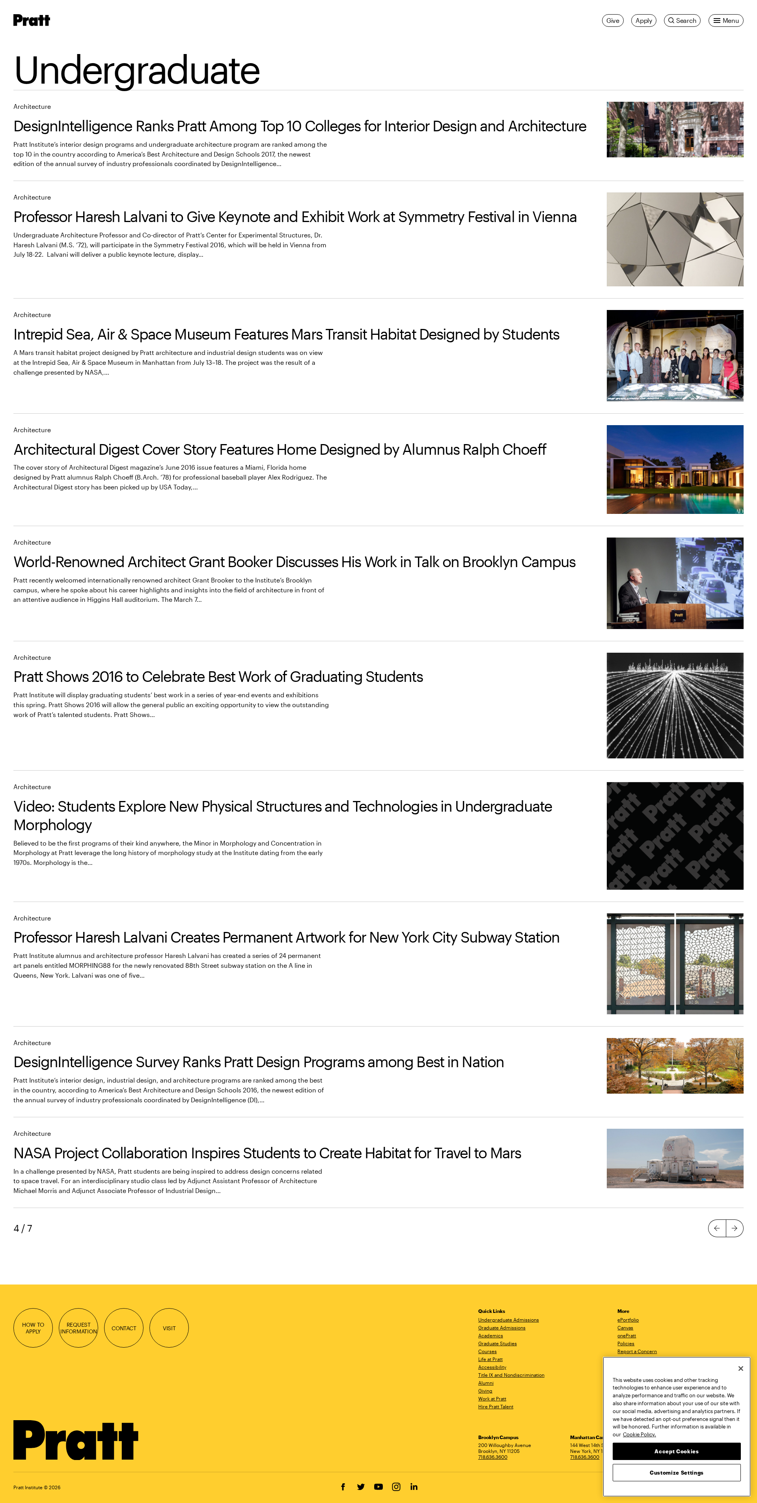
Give (612, 20)
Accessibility (492, 1367)
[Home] (76, 1440)
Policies (625, 1343)
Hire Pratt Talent (495, 1406)
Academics (490, 1335)
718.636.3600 (492, 1457)
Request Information (78, 1328)
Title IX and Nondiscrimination (511, 1375)
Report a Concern (637, 1351)
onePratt (626, 1335)
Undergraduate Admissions (508, 1319)
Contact (124, 1328)
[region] (677, 1427)
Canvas (625, 1327)
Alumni (486, 1382)
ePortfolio (628, 1319)
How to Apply (33, 1328)
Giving (485, 1390)
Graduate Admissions (502, 1327)
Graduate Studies (497, 1343)
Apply (644, 20)
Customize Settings (677, 1472)
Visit (169, 1328)
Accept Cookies (676, 1451)
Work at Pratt (492, 1398)
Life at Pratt (490, 1359)
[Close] (741, 1368)
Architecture (32, 106)
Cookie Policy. (639, 1434)
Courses (487, 1351)
